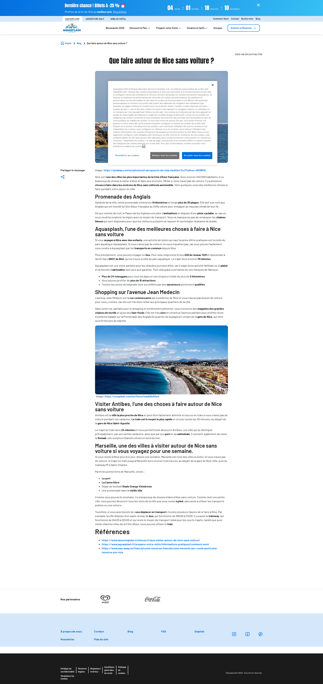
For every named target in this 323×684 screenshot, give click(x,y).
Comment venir (221, 18)
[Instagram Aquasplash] (234, 634)
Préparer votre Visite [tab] (167, 28)
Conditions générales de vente (109, 670)
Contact (235, 18)
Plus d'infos (119, 11)
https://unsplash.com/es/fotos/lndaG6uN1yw (132, 396)
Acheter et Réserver (241, 28)
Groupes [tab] (217, 28)
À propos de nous (71, 631)
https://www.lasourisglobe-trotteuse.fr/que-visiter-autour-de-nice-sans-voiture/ (151, 540)
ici (144, 146)
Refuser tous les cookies (164, 155)
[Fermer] (212, 85)
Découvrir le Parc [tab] (138, 28)
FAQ (163, 631)
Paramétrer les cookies (67, 677)
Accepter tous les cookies (197, 155)
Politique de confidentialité (67, 670)
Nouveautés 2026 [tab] (115, 28)
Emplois (199, 631)
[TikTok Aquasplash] (260, 634)
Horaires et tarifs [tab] (196, 28)
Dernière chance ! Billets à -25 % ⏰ (95, 6)
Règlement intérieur (95, 670)
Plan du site (101, 639)
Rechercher (247, 18)
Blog (258, 18)
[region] (162, 123)
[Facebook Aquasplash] (247, 634)
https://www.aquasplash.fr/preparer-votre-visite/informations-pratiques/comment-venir (155, 544)
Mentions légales (82, 670)
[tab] (243, 28)
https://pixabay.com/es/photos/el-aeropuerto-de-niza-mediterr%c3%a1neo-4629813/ (155, 170)
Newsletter (67, 639)
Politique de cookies (122, 670)
